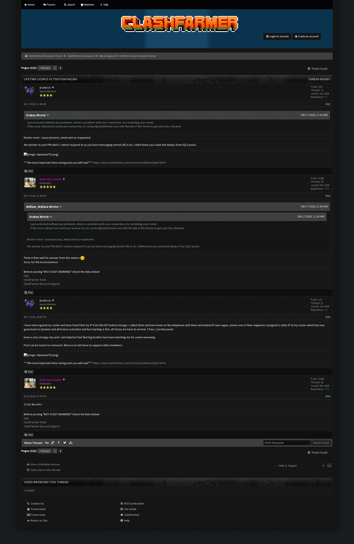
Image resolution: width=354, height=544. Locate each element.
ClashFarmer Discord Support (42, 284)
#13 (328, 317)
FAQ (26, 276)
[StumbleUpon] (71, 443)
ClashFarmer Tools (35, 280)
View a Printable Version (45, 464)
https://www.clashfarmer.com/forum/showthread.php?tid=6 (129, 162)
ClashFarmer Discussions (81, 56)
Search (71, 4)
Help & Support (107, 56)
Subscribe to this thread (45, 470)
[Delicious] (53, 443)
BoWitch (45, 87)
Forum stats (37, 515)
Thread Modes (319, 79)
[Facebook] (59, 443)
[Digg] (46, 443)
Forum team (37, 509)
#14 (328, 396)
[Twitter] (65, 443)
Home (30, 4)
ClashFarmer (132, 515)
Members (89, 4)
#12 (328, 196)
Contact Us (37, 503)
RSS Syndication (134, 503)
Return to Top (38, 520)
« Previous (45, 67)
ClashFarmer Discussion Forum (46, 56)
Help (105, 4)
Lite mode (130, 509)
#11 (328, 104)
